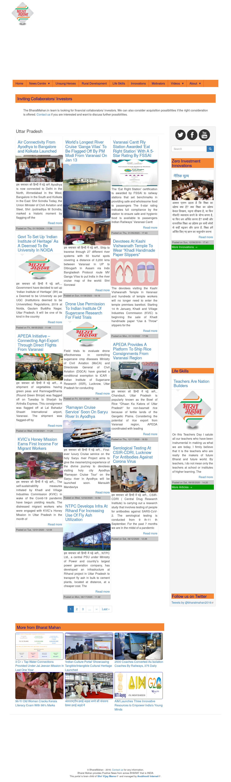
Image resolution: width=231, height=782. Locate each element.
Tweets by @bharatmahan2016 (191, 602)
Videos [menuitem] (174, 84)
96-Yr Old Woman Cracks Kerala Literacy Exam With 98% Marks (36, 703)
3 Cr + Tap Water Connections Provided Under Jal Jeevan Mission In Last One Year (39, 666)
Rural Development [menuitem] (94, 83)
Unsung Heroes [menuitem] (66, 83)
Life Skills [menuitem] (119, 83)
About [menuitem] (192, 84)
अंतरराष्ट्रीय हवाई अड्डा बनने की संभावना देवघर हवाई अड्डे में (86, 703)
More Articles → (182, 487)
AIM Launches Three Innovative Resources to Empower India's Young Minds (139, 705)
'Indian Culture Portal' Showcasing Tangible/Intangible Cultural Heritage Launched (88, 666)
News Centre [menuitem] (36, 84)
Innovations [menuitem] (138, 83)
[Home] (23, 14)
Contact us (43, 114)
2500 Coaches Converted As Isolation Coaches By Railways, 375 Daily (139, 664)
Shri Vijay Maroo (106, 776)
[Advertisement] (115, 53)
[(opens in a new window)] (181, 134)
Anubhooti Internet (147, 776)
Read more (55, 223)
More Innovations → (184, 247)
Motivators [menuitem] (158, 83)
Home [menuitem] (19, 83)
